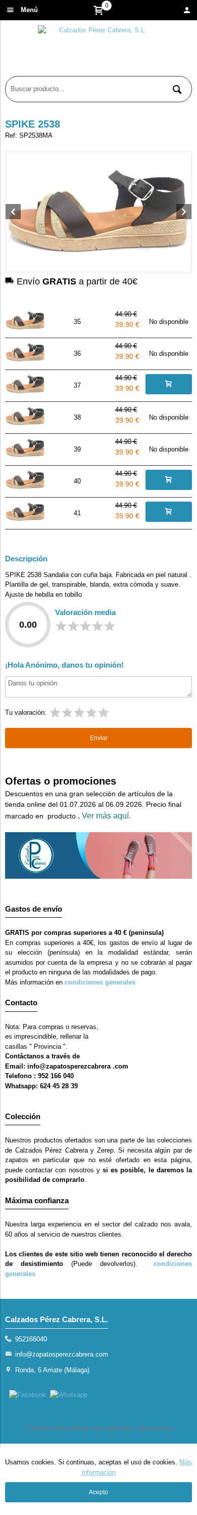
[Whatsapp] (68, 1395)
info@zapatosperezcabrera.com (61, 1354)
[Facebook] (27, 1395)
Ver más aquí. (106, 815)
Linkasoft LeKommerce (138, 1428)
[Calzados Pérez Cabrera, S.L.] (98, 50)
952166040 (31, 1339)
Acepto (98, 1492)
